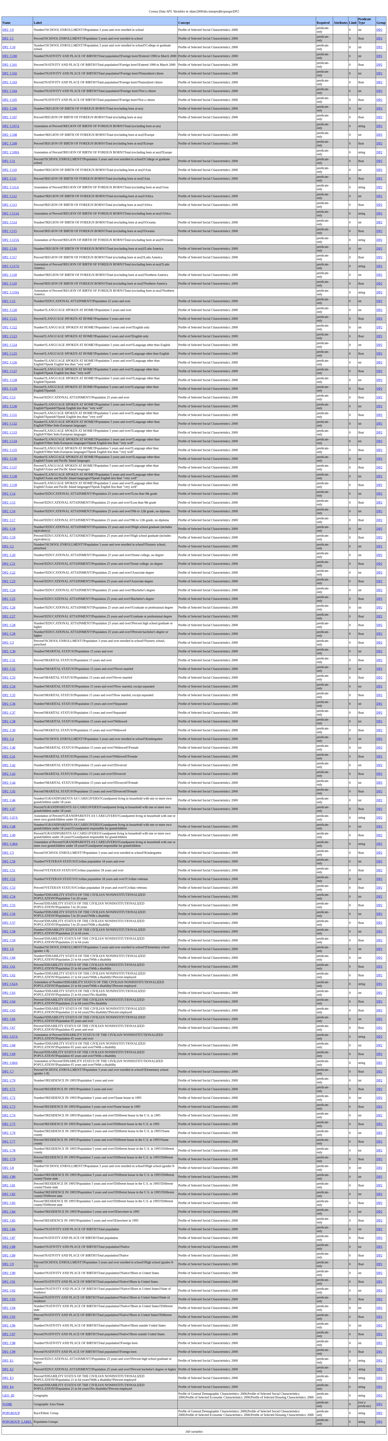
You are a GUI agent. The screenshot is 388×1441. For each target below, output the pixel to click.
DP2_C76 (8, 1133)
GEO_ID (8, 1395)
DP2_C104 (9, 91)
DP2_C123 (9, 336)
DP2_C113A (10, 213)
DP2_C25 (8, 599)
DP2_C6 (8, 949)
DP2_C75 (8, 1124)
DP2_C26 (8, 607)
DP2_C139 (9, 485)
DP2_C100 (9, 56)
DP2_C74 (8, 1115)
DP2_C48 (8, 826)
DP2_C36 (8, 703)
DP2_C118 (9, 275)
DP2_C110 (9, 170)
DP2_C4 (8, 739)
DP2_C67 (8, 1027)
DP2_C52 (8, 879)
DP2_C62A (10, 984)
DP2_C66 (8, 1019)
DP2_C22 (8, 572)
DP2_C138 (9, 476)
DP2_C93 (8, 1299)
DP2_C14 (8, 493)
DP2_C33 (8, 677)
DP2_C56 (8, 914)
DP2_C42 (8, 765)
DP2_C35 (8, 695)
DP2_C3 (8, 642)
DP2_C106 (9, 108)
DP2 (379, 29)
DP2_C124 (9, 345)
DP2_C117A (10, 266)
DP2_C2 (8, 546)
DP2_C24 (8, 590)
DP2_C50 (8, 861)
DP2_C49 (8, 835)
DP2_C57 (8, 922)
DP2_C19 (8, 537)
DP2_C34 (8, 686)
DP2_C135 (9, 450)
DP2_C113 (9, 204)
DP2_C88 (8, 1246)
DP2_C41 (8, 756)
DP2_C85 (8, 1220)
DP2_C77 (8, 1141)
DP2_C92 (8, 1290)
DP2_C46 (8, 800)
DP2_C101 (9, 64)
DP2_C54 (8, 896)
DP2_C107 (9, 117)
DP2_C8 (8, 1168)
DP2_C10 (8, 47)
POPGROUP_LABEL (17, 1421)
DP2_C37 (8, 712)
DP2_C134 (9, 441)
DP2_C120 (9, 310)
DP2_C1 (8, 38)
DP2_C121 (9, 318)
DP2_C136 (9, 458)
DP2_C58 (8, 931)
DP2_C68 (8, 1045)
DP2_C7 (8, 1071)
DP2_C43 (8, 774)
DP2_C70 (8, 1080)
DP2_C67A (10, 1036)
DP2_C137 (9, 467)
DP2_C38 (8, 721)
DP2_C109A (10, 152)
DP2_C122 (9, 327)
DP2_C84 (8, 1211)
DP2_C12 (8, 301)
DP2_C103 (9, 82)
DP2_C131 (9, 415)
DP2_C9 (8, 1264)
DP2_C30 (8, 651)
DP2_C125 (9, 353)
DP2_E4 (8, 1387)
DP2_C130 (9, 406)
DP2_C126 (9, 362)
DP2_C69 (8, 1054)
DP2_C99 (8, 1351)
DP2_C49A (10, 844)
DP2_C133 (9, 432)
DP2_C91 (8, 1281)
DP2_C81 (8, 1185)
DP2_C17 (8, 520)
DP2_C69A (10, 1063)
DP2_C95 (8, 1316)
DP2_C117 (9, 257)
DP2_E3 (8, 1378)
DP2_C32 (8, 669)
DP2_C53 (8, 887)
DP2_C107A (10, 126)
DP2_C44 (8, 782)
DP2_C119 (9, 283)
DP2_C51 (8, 870)
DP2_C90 (8, 1273)
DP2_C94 (8, 1308)
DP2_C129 (9, 388)
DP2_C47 (8, 809)
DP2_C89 (8, 1255)
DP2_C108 (9, 134)
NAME (7, 1404)
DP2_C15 (8, 502)
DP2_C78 (8, 1150)
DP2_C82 (8, 1194)
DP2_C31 (8, 660)
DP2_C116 (9, 248)
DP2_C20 (8, 555)
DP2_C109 (9, 143)
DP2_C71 (8, 1089)
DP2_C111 (9, 178)
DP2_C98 (8, 1343)
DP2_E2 (8, 1369)
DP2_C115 (9, 231)
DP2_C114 (9, 222)
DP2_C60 (8, 957)
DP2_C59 (8, 940)
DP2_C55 (8, 905)
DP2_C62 (8, 975)
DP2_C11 (8, 161)
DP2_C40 (8, 747)
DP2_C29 (8, 633)
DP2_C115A (10, 240)
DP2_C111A (10, 187)
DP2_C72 (8, 1097)
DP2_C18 (8, 528)
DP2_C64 (8, 1001)
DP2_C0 (8, 29)
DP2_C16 (8, 511)
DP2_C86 (8, 1229)
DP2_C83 (8, 1203)
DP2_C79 (8, 1159)
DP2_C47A (10, 817)
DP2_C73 (8, 1106)
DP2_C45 (8, 791)
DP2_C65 (8, 1010)
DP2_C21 (8, 563)
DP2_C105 (9, 100)
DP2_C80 (8, 1176)
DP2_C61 (8, 966)
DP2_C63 (8, 993)
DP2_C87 (8, 1238)
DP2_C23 (8, 581)
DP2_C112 (9, 196)
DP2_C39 (8, 730)
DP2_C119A (10, 292)
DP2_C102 (9, 73)
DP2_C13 (8, 397)
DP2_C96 (8, 1325)
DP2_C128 (9, 380)
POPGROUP (11, 1413)
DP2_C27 (8, 616)
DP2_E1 (8, 1360)
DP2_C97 (8, 1334)
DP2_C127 (9, 371)
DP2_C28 (8, 625)
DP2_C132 (9, 423)
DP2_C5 (8, 852)
